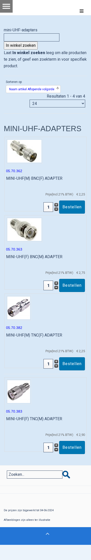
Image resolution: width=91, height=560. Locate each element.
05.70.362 (14, 171)
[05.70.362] (24, 150)
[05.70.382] (18, 307)
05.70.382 (14, 328)
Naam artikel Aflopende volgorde (31, 89)
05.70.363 (14, 249)
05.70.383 (14, 411)
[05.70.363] (24, 229)
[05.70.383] (18, 391)
